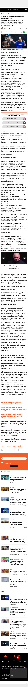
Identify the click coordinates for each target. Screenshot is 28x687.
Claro (10, 279)
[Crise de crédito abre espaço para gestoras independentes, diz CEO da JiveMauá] (5, 609)
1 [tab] (10, 271)
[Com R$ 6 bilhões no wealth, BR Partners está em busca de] (5, 643)
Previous (3, 258)
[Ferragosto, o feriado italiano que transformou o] (5, 579)
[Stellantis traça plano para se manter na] (5, 633)
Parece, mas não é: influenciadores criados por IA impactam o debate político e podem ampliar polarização (18, 600)
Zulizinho (19, 446)
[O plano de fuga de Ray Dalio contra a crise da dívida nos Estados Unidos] (5, 489)
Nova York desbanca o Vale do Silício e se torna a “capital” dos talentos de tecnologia (17, 523)
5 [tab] (18, 271)
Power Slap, (16, 445)
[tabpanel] (14, 261)
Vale (21, 195)
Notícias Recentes (6, 471)
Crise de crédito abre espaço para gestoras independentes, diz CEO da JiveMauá (18, 612)
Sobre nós (4, 666)
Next (24, 258)
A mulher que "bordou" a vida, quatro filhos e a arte (18, 572)
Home (2, 13)
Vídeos (3, 592)
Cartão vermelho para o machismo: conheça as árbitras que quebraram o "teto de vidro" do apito (17, 562)
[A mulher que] (5, 571)
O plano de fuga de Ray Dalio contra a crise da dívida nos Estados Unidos (18, 491)
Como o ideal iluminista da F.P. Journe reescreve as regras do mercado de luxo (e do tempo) (18, 550)
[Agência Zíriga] (9, 678)
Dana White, (6, 445)
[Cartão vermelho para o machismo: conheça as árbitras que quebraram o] (5, 559)
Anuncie (10, 666)
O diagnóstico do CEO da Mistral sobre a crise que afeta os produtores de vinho (18, 539)
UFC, (2, 446)
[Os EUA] (5, 477)
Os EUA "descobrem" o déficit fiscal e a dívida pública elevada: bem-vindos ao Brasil (18, 480)
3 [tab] (14, 271)
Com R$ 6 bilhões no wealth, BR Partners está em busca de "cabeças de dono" (18, 645)
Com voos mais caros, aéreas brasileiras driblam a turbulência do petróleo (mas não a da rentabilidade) (18, 502)
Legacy (21, 327)
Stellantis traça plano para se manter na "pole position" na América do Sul (18, 635)
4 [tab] (16, 271)
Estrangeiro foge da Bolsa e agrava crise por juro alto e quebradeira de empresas (17, 512)
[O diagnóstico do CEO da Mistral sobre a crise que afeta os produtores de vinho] (5, 538)
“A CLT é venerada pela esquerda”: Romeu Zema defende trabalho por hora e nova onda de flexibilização (18, 623)
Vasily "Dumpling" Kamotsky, (10, 446)
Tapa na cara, (22, 445)
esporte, (11, 445)
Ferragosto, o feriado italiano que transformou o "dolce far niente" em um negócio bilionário (18, 582)
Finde (7, 13)
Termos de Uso (19, 462)
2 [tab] (12, 271)
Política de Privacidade (18, 666)
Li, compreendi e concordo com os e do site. (14, 463)
